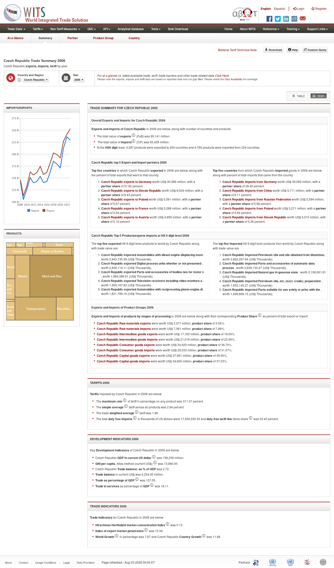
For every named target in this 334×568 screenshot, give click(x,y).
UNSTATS (290, 562)
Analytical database (131, 29)
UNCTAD (273, 562)
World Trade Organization (307, 562)
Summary (45, 38)
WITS (49, 12)
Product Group (103, 38)
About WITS (248, 29)
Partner (72, 38)
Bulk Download (178, 29)
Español (279, 8)
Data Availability (234, 79)
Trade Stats (15, 29)
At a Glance (15, 38)
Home (228, 29)
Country (134, 38)
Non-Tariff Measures (64, 29)
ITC (257, 562)
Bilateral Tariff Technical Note (237, 50)
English (266, 8)
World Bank (324, 562)
